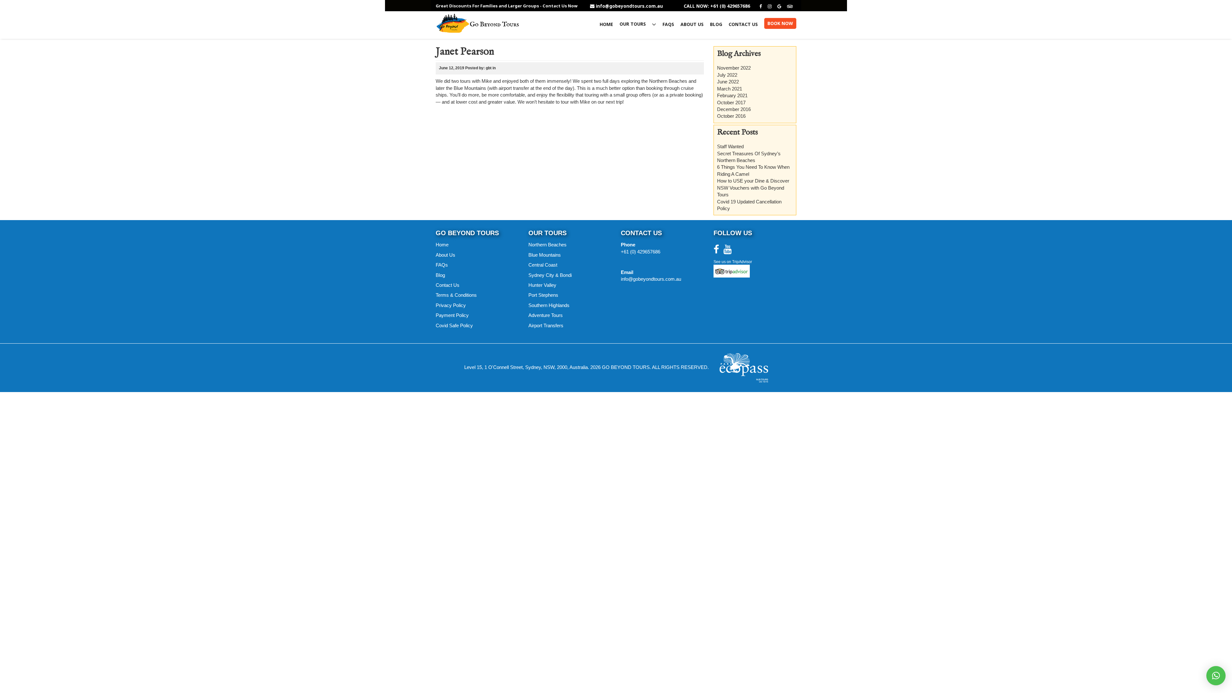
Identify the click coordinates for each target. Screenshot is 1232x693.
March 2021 (729, 88)
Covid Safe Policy (454, 325)
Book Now (780, 23)
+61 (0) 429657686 (640, 251)
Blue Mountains (544, 255)
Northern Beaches (547, 244)
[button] (1216, 675)
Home (606, 24)
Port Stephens (543, 295)
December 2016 (734, 109)
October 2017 (731, 102)
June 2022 (728, 81)
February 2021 (732, 95)
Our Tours (633, 24)
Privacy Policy (451, 305)
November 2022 (734, 68)
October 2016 (731, 116)
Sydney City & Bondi (550, 275)
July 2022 (727, 75)
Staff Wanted (730, 146)
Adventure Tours (545, 315)
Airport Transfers (545, 325)
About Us (692, 24)
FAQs (668, 24)
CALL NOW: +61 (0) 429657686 (717, 6)
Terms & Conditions (456, 295)
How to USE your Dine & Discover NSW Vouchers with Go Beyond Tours (753, 187)
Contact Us (743, 24)
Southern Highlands (548, 305)
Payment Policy (452, 315)
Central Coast (542, 265)
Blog (716, 24)
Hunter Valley (542, 285)
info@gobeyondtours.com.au (629, 6)
